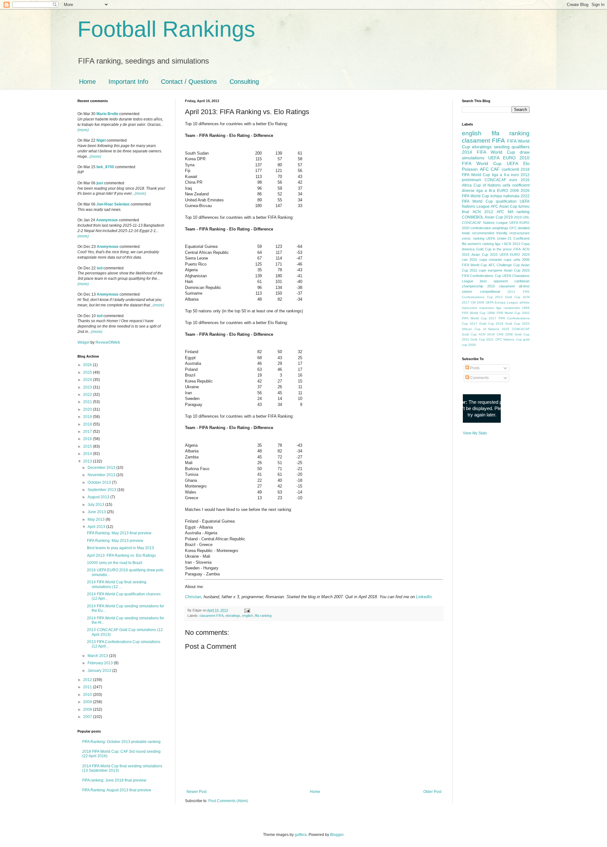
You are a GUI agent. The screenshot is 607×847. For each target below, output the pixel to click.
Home (87, 81)
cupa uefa (512, 259)
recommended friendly (489, 233)
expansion (486, 308)
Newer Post (196, 791)
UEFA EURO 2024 (515, 254)
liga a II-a (500, 175)
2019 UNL (522, 217)
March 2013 (98, 656)
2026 (88, 365)
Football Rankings (166, 29)
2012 (88, 680)
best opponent (493, 281)
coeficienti (510, 169)
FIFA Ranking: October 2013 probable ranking (121, 742)
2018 (88, 424)
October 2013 (100, 482)
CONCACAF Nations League (485, 222)
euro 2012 (520, 175)
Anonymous (107, 220)
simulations (473, 157)
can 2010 (469, 259)
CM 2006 (477, 302)
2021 (88, 402)
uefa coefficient (516, 185)
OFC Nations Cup (508, 339)
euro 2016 (519, 180)
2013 (88, 461)
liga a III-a (485, 190)
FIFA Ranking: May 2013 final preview (119, 533)
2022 (88, 394)
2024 (88, 379)
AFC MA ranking (513, 212)
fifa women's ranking (478, 244)
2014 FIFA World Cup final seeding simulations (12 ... (116, 584)
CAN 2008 (505, 334)
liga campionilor (508, 308)
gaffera (301, 834)
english (247, 615)
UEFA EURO (502, 157)
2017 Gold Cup (482, 323)
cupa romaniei (490, 259)
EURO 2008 (508, 190)
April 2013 (97, 527)
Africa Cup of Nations (481, 185)
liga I (498, 244)
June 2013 (97, 512)
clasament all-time (514, 286)
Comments (479, 378)
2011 (88, 687)
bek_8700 (105, 167)
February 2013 (101, 663)
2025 (88, 372)
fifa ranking (263, 615)
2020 (88, 409)
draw (525, 152)
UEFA (512, 163)
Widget (83, 342)
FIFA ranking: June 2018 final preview (114, 780)
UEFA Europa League (502, 302)
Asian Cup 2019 (499, 217)
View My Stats (475, 433)
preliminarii (471, 180)
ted (99, 268)
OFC (513, 228)
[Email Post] (246, 610)
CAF (495, 169)
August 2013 (99, 497)
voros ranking (473, 238)
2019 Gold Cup (508, 323)
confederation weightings (489, 228)
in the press (502, 249)
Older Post (432, 791)
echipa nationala (504, 196)
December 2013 (102, 467)
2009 (88, 702)
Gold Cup (483, 249)
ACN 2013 (512, 244)
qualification (506, 201)
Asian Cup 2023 (517, 270)
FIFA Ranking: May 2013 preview (115, 540)
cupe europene (490, 270)
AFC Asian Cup (504, 206)
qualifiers (521, 146)
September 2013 (102, 490)
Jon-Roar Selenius (113, 204)
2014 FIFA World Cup (488, 152)
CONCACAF (495, 180)
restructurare (519, 233)
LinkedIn (424, 596)
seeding (502, 146)
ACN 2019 (487, 334)
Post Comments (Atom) (228, 801)
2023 (88, 387)
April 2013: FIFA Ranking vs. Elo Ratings (121, 555)
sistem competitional (481, 291)
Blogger (336, 834)
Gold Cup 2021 (482, 339)
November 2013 (102, 475)
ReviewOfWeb (107, 342)
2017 (88, 431)
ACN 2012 (483, 212)
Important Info (128, 81)
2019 (88, 416)
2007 (88, 717)
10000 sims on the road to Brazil (114, 563)
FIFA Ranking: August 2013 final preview (116, 790)
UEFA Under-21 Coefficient (508, 238)
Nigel (101, 140)
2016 (88, 439)
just (99, 183)
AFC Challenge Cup (504, 265)
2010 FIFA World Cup (496, 160)
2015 (88, 446)
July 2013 (96, 504)
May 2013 (97, 519)
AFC (484, 169)
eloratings (232, 615)
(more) (83, 130)
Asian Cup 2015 (484, 254)
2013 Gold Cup (507, 297)
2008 (88, 709)
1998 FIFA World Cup (503, 313)
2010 (88, 694)
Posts (474, 368)
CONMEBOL (473, 217)
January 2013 (100, 670)
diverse (468, 190)
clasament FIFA (211, 615)
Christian (193, 596)
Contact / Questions (189, 81)
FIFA (517, 249)
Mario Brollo (107, 114)
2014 (88, 453)
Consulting (244, 81)
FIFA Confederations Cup (481, 276)
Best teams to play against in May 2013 (120, 548)
